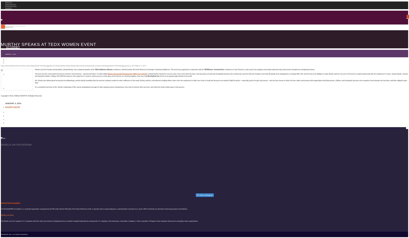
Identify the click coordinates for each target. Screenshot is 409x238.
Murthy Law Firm (7, 215)
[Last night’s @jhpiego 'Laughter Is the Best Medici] (51, 178)
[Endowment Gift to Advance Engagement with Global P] (357, 154)
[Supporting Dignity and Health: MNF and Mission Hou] (357, 178)
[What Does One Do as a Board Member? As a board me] (357, 166)
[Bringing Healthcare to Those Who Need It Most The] (153, 151)
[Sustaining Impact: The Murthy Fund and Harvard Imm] (51, 167)
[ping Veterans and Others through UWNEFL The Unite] (153, 164)
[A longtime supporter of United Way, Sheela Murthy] (255, 152)
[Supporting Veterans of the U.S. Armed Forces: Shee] (255, 178)
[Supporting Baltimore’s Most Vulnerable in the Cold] (153, 182)
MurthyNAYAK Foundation (10, 203)
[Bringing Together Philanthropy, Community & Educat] (255, 166)
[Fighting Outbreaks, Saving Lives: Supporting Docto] (51, 152)
